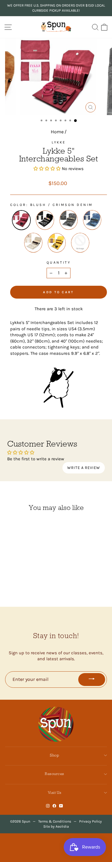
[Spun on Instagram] (48, 806)
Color (18, 205)
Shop (54, 755)
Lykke (59, 142)
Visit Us (55, 792)
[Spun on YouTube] (61, 806)
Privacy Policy (90, 821)
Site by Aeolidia (56, 826)
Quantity (58, 262)
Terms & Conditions (54, 821)
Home (57, 132)
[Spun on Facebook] (54, 806)
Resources (54, 773)
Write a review (83, 467)
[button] (47, 168)
